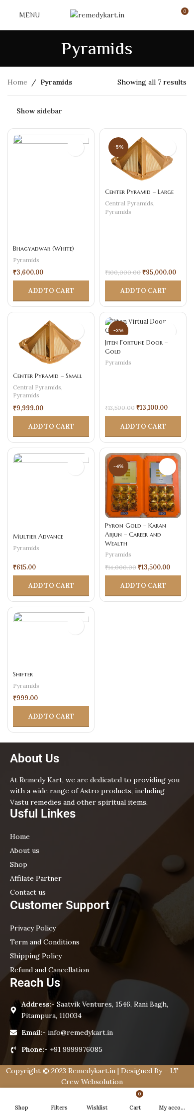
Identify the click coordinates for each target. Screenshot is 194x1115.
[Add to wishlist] (75, 147)
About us (24, 850)
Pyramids (26, 260)
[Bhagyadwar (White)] (51, 187)
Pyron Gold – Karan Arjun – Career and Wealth (135, 534)
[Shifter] (51, 639)
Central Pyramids (129, 203)
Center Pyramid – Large (139, 192)
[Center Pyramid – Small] (51, 342)
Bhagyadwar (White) (43, 249)
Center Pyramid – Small (47, 376)
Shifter (23, 674)
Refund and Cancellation (49, 969)
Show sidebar (39, 110)
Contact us (28, 892)
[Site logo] (97, 14)
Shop (18, 864)
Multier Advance (38, 537)
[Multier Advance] (51, 491)
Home (17, 82)
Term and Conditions (45, 941)
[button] (51, 290)
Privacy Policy (33, 928)
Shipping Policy (36, 955)
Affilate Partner (36, 878)
